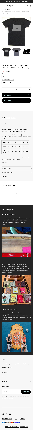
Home (3, 9)
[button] (2, 6)
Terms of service (24, 426)
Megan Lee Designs (12, 364)
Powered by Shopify (24, 364)
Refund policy (8, 426)
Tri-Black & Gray (8, 83)
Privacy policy (15, 426)
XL (4, 77)
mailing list (11, 1)
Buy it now (7, 100)
